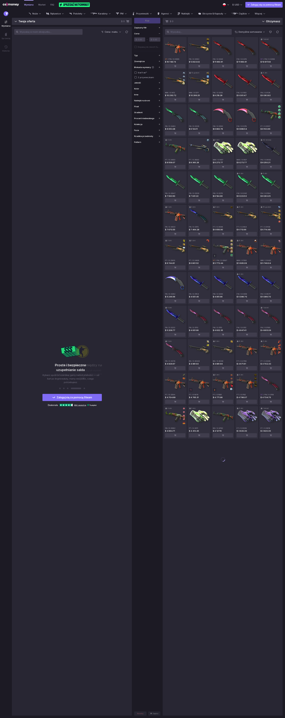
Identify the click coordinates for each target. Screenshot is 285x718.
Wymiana (29, 4)
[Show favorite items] (270, 32)
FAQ (52, 4)
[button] (126, 32)
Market (42, 4)
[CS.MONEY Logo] (11, 4)
